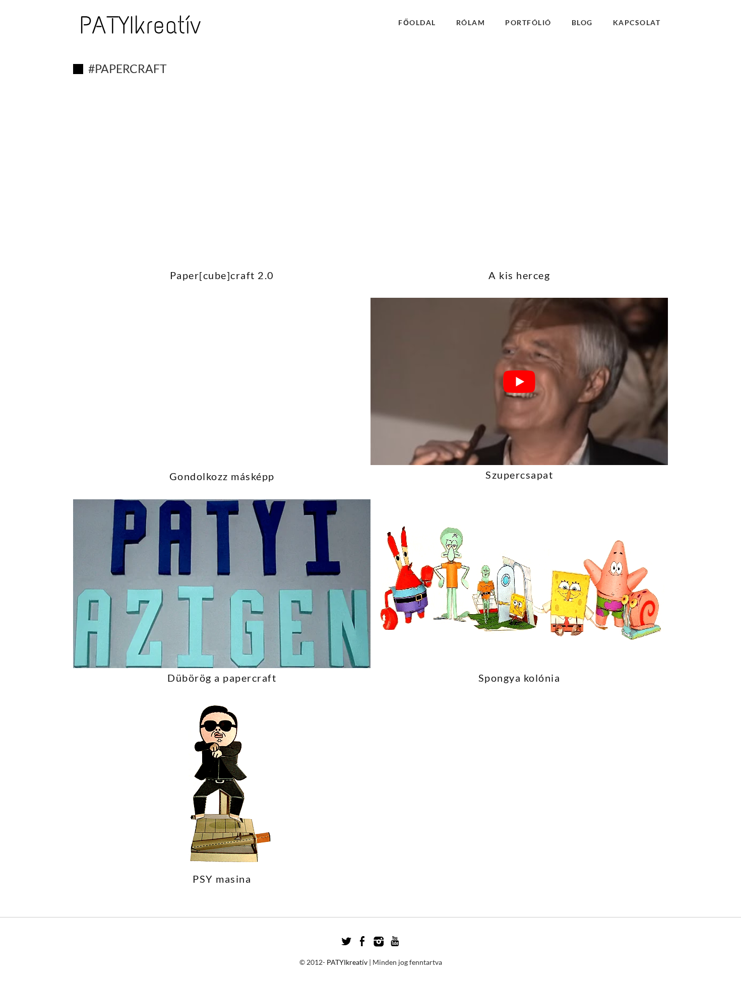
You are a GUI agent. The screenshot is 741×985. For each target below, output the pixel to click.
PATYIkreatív (347, 962)
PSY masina (222, 879)
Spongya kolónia (519, 678)
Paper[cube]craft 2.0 (222, 275)
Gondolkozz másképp (222, 476)
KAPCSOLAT (637, 22)
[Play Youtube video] (519, 381)
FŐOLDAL (417, 22)
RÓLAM (470, 22)
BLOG (582, 22)
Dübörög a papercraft (221, 678)
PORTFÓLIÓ (528, 22)
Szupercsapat (519, 475)
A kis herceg (519, 275)
